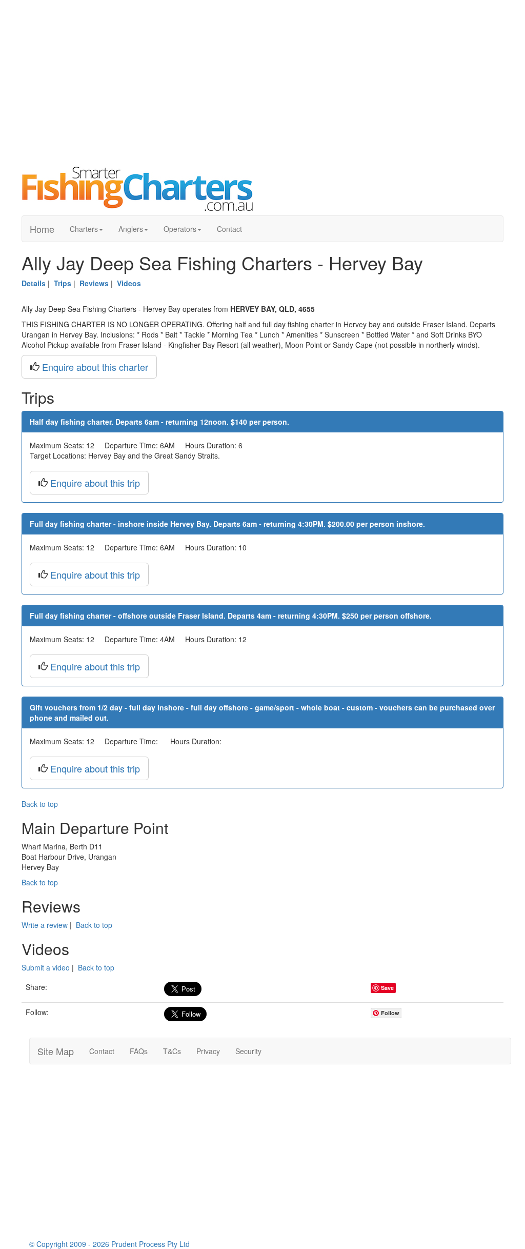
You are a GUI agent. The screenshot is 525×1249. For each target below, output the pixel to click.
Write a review (45, 925)
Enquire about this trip (95, 482)
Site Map (55, 1051)
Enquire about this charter (95, 366)
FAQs (139, 1051)
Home (42, 228)
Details (34, 283)
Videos (129, 283)
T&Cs (172, 1051)
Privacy (208, 1051)
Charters (84, 229)
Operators (180, 229)
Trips (62, 283)
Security (248, 1051)
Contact (229, 229)
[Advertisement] (262, 82)
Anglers (130, 229)
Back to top (40, 804)
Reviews (94, 283)
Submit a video (46, 967)
